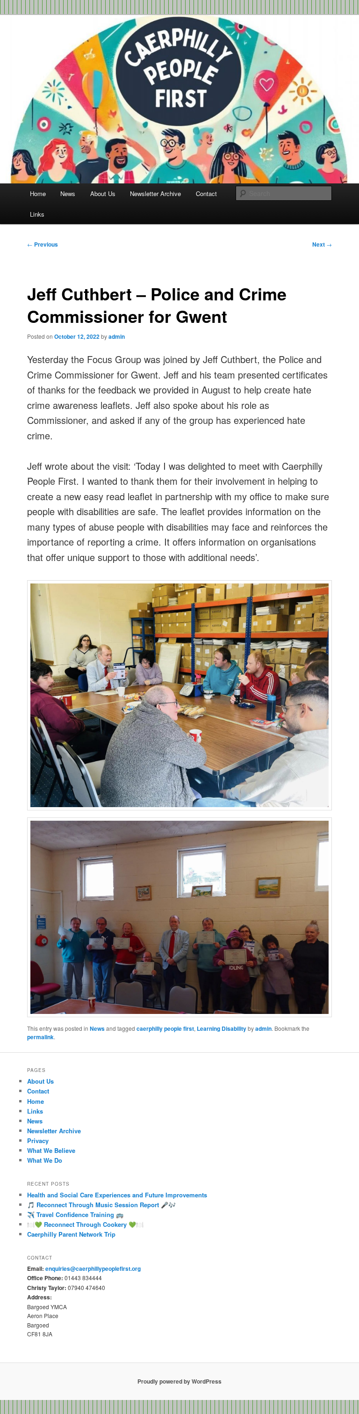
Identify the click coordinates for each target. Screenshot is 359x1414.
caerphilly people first (165, 1028)
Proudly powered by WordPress (179, 1381)
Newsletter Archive (155, 193)
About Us (102, 193)
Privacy (38, 1140)
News (67, 193)
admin (116, 336)
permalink (40, 1037)
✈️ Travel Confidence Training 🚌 (75, 1214)
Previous (42, 244)
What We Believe (51, 1150)
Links (37, 214)
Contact (206, 193)
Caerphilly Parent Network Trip (71, 1234)
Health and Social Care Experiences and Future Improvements (117, 1194)
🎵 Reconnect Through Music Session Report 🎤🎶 (101, 1204)
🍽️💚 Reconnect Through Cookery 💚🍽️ (85, 1224)
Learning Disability (221, 1028)
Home (38, 193)
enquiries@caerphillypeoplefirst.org (93, 1268)
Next (322, 244)
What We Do (44, 1160)
